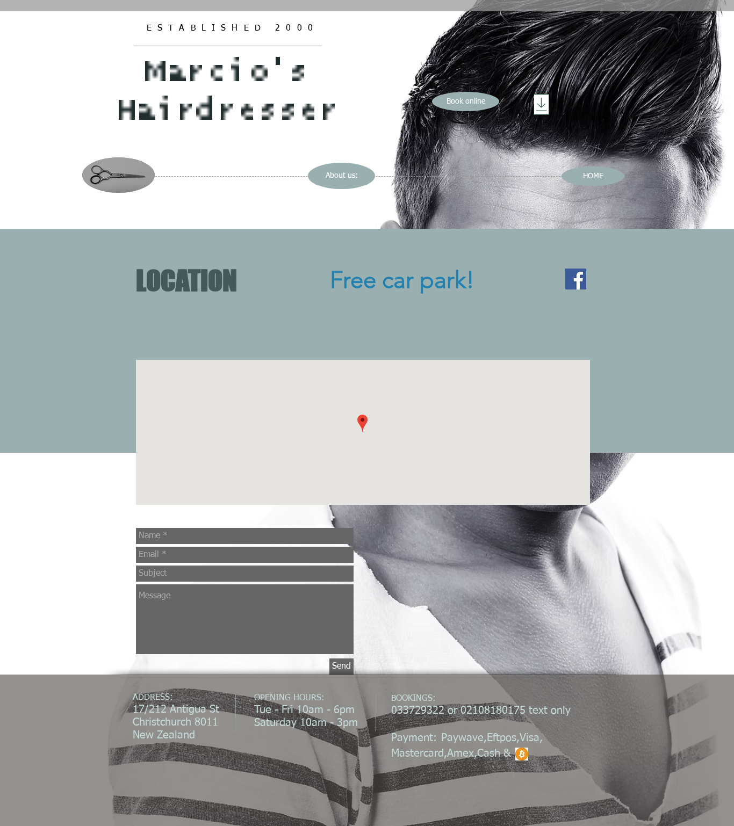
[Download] (541, 104)
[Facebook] (575, 279)
